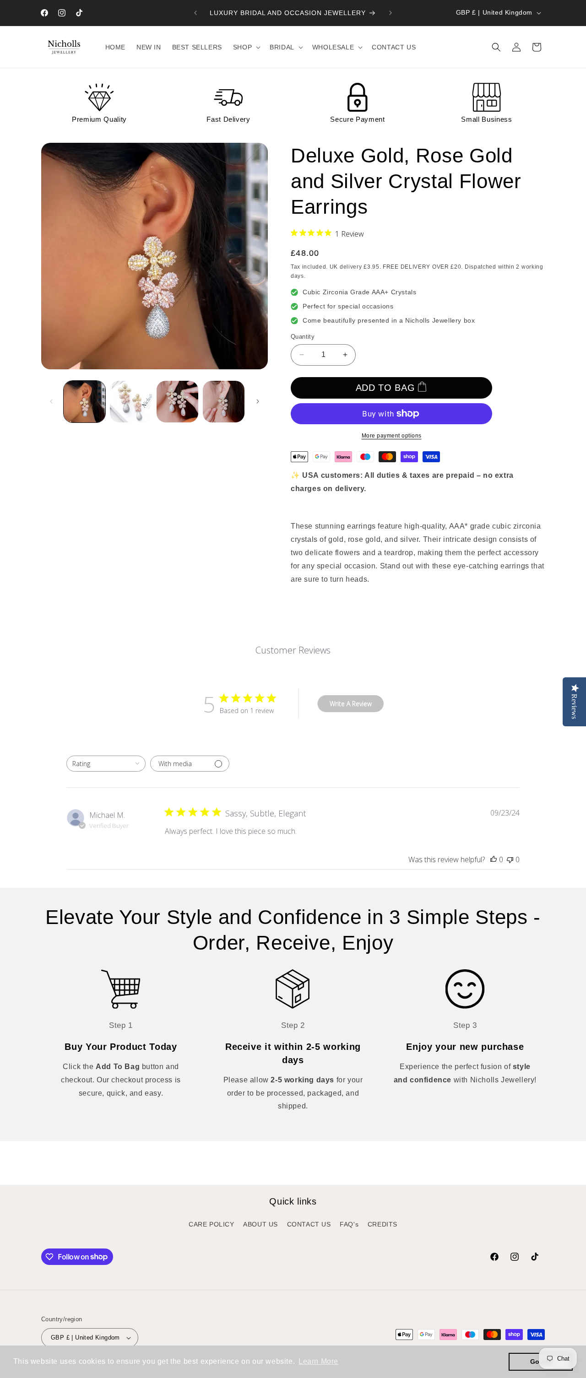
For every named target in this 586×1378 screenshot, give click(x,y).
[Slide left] (51, 401)
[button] (246, 47)
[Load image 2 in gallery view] (131, 401)
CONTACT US (309, 1224)
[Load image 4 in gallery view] (223, 401)
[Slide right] (258, 401)
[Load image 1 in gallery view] (84, 401)
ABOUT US (260, 1224)
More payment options (392, 435)
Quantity (303, 336)
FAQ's (349, 1224)
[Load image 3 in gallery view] (177, 401)
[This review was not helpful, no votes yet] (510, 859)
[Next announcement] (390, 13)
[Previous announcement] (195, 13)
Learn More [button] (318, 1361)
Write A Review (351, 703)
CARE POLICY (211, 1224)
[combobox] (106, 764)
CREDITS (382, 1224)
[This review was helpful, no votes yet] (493, 859)
